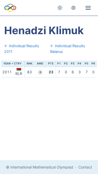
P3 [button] (72, 63)
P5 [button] (86, 63)
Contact (85, 167)
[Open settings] (73, 8)
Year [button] (7, 63)
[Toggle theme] (60, 8)
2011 (7, 72)
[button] (19, 64)
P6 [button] (93, 63)
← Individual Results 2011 (21, 49)
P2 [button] (66, 63)
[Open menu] (88, 8)
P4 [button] (79, 63)
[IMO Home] (10, 8)
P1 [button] (59, 63)
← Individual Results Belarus (67, 49)
